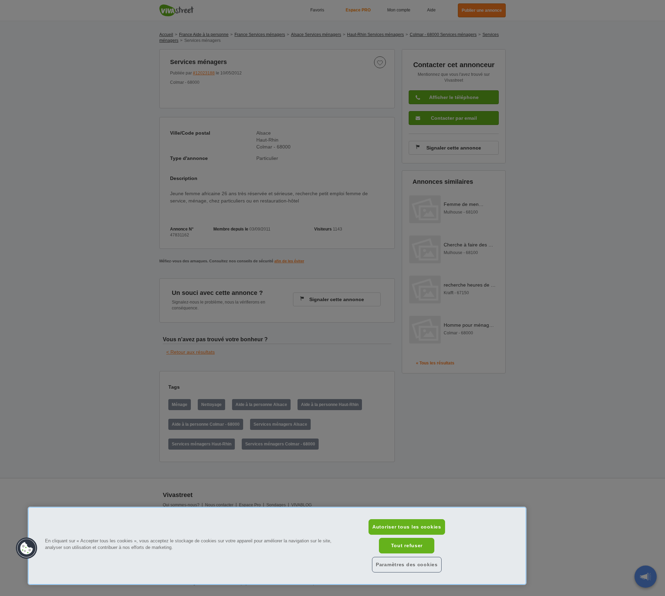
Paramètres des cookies (407, 564)
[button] (27, 548)
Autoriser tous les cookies (406, 527)
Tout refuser (407, 545)
